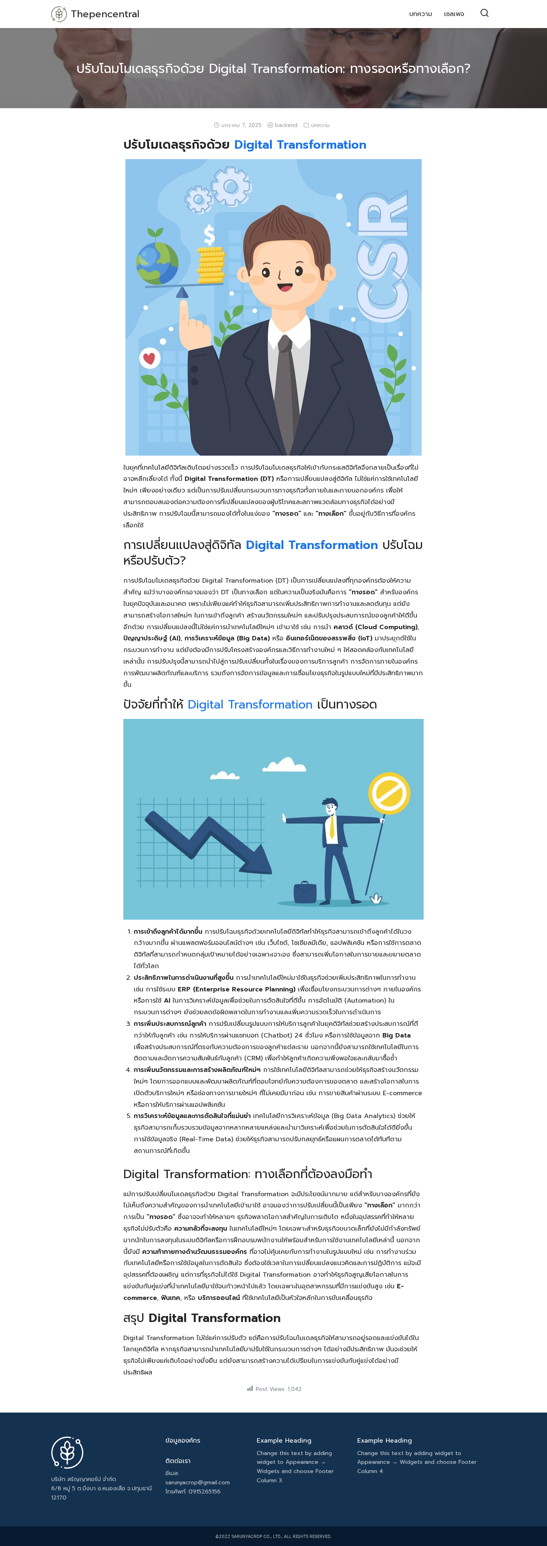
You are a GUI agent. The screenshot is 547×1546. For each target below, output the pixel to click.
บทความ (420, 14)
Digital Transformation (300, 144)
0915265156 (205, 1491)
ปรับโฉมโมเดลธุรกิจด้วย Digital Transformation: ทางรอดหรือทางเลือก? (273, 69)
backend (286, 125)
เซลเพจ (454, 14)
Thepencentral (105, 14)
